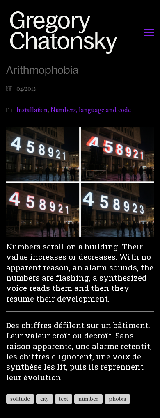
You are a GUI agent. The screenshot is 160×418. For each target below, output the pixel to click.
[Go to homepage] (66, 32)
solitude (20, 398)
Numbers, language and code (90, 109)
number (88, 398)
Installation (32, 109)
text (63, 398)
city (44, 398)
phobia (117, 398)
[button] (149, 32)
